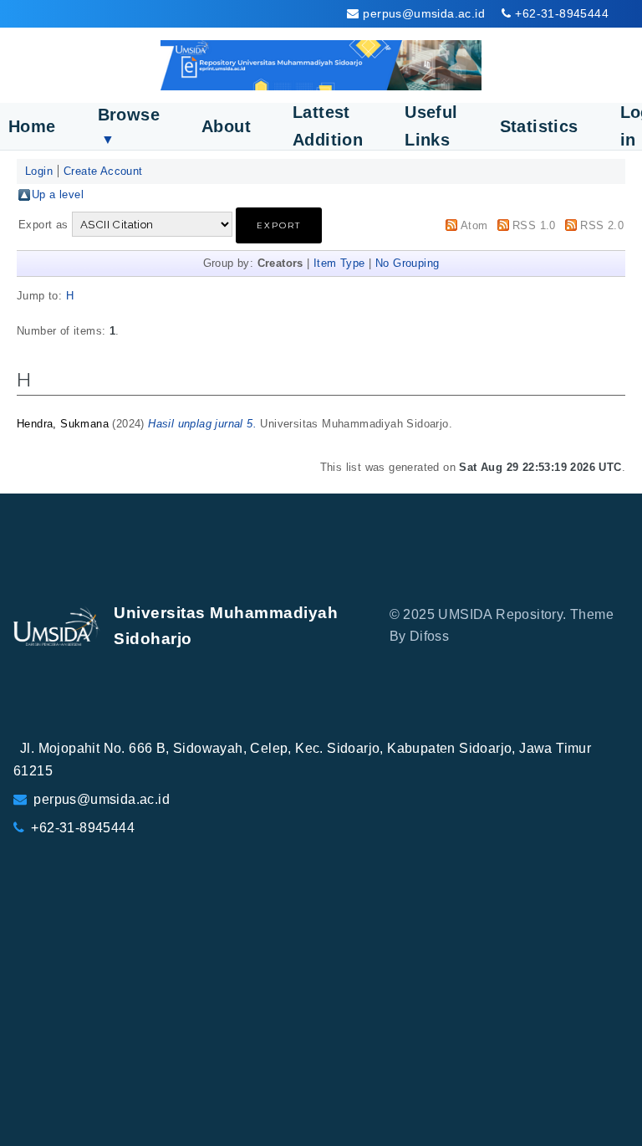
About (226, 126)
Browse (129, 125)
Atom (474, 225)
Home (32, 126)
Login (39, 171)
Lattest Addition (328, 126)
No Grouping (407, 263)
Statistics (539, 126)
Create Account (103, 171)
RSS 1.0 (534, 225)
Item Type (339, 263)
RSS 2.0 (602, 225)
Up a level (58, 194)
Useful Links (431, 126)
